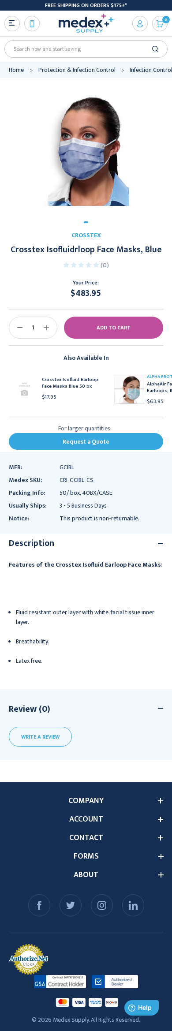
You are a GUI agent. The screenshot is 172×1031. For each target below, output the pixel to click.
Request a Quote (86, 442)
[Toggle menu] (12, 23)
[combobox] (83, 49)
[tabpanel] (86, 146)
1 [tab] (86, 222)
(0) (105, 265)
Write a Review (40, 736)
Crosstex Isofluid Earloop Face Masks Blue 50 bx (70, 383)
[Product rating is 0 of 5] (82, 264)
